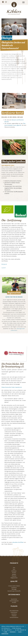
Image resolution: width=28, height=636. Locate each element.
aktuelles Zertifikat (17, 542)
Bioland (4, 264)
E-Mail (5, 631)
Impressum (13, 631)
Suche (20, 631)
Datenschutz (4, 633)
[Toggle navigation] (23, 2)
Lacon (3, 268)
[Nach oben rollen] (25, 632)
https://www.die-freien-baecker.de (11, 387)
